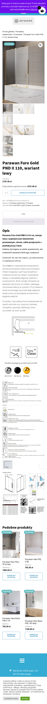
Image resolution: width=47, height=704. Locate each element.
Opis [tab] (23, 214)
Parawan (28, 205)
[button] (40, 45)
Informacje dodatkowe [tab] (23, 222)
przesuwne (36, 205)
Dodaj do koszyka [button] (11, 576)
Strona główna (8, 31)
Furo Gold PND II (15, 205)
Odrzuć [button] (34, 9)
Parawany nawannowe (17, 203)
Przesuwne (17, 34)
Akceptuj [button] (25, 698)
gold (23, 205)
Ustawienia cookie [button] (11, 698)
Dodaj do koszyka (28, 193)
